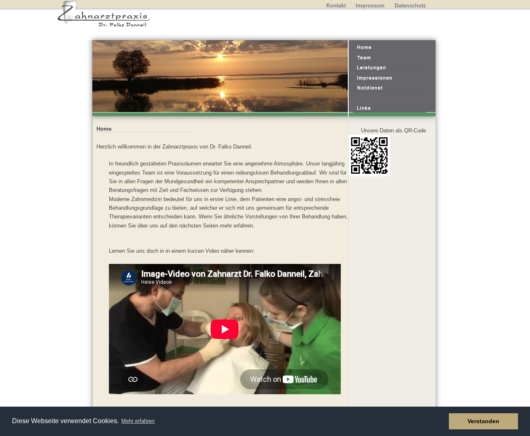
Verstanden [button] (483, 421)
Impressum (370, 5)
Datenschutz (410, 5)
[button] (440, 421)
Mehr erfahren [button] (137, 421)
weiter (335, 80)
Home (103, 129)
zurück (96, 80)
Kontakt (336, 5)
